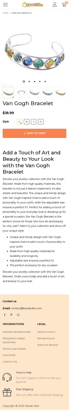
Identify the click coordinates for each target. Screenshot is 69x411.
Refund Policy (46, 338)
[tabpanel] (34, 51)
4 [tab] (40, 81)
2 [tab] (29, 81)
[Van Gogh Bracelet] (34, 51)
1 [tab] (24, 81)
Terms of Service (47, 345)
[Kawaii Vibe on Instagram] (18, 315)
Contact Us (10, 361)
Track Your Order (14, 348)
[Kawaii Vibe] (32, 4)
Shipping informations (17, 332)
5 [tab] (45, 81)
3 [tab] (34, 81)
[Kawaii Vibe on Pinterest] (11, 315)
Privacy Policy (46, 332)
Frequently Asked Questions (14, 340)
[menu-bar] (8, 4)
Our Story (9, 355)
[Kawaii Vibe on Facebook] (5, 315)
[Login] (54, 4)
